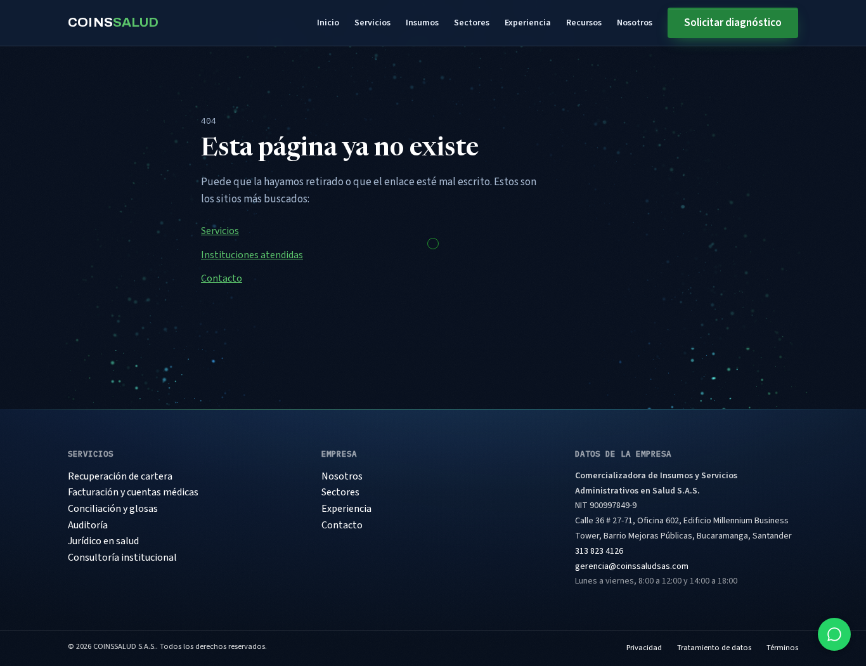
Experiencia (528, 22)
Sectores (471, 22)
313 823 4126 (599, 551)
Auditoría (88, 525)
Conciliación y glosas (113, 509)
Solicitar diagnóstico (733, 22)
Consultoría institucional (122, 558)
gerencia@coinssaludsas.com (631, 566)
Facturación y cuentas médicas (133, 492)
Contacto (221, 278)
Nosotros (634, 22)
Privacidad (644, 647)
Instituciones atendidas (252, 255)
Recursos (584, 22)
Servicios (372, 22)
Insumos (422, 22)
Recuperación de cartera (120, 476)
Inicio (328, 22)
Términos (782, 647)
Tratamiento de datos (714, 647)
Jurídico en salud (103, 541)
